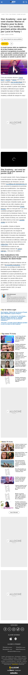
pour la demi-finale (16, 82)
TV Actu (6, 14)
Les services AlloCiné (10, 661)
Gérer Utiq (19, 661)
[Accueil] (12, 2)
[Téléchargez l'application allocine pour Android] (16, 638)
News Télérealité (12, 14)
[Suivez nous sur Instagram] (14, 629)
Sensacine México (12, 651)
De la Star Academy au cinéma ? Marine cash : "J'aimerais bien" (20, 470)
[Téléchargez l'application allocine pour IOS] (11, 638)
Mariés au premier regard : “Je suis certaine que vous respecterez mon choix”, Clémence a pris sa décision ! (21, 356)
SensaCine (19, 647)
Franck (21, 77)
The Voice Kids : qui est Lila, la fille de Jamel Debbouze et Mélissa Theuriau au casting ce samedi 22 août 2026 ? (21, 363)
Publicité (24, 656)
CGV (6, 658)
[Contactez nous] (23, 629)
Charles (7, 80)
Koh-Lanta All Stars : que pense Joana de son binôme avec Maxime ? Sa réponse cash (21, 454)
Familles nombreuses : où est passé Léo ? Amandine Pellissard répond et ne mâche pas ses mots (21, 347)
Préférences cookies (22, 658)
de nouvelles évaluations (12, 265)
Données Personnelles (8, 659)
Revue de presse (18, 659)
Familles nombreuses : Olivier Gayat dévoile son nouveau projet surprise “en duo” (20, 479)
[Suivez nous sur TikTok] (18, 629)
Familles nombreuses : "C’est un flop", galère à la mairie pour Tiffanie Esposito (21, 371)
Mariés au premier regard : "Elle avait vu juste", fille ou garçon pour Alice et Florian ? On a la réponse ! (20, 496)
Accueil (3, 14)
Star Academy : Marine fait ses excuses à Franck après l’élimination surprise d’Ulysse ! (14, 313)
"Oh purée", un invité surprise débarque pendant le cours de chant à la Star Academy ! (14, 323)
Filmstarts (5, 647)
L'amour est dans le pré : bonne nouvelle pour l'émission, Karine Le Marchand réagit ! (21, 446)
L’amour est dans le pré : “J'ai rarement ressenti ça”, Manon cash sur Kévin (21, 487)
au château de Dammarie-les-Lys (16, 184)
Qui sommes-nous (10, 656)
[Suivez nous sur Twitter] (10, 629)
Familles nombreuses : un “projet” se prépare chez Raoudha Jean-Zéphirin (20, 379)
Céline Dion (4, 244)
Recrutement (18, 656)
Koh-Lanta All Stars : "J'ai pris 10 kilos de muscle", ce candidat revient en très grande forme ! (20, 463)
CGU (2, 658)
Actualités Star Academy (21, 14)
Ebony (3, 80)
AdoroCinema (19, 649)
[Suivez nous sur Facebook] (5, 629)
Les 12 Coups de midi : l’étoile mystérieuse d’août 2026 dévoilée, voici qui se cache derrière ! (20, 339)
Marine (14, 80)
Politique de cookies (12, 658)
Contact (3, 656)
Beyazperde (6, 649)
